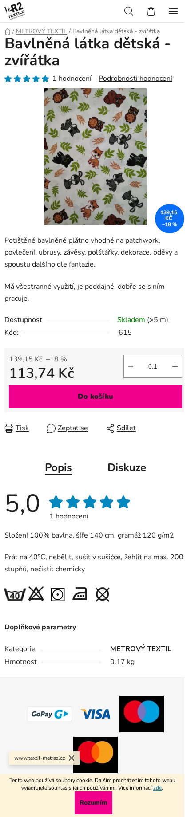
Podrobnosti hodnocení (135, 78)
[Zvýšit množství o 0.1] (175, 366)
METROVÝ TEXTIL (140, 649)
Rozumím (93, 802)
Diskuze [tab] (126, 467)
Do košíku (95, 396)
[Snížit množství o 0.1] (130, 366)
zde (157, 787)
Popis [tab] (58, 467)
